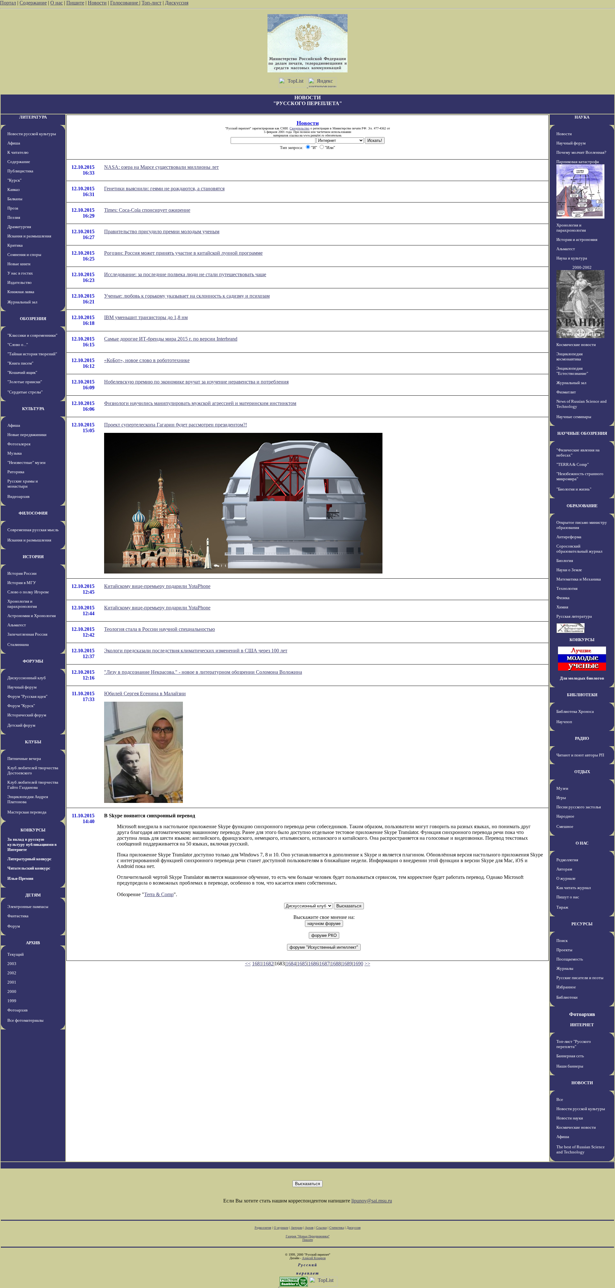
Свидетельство (299, 128)
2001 (11, 982)
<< (248, 963)
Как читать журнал (573, 887)
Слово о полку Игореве (28, 592)
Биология (564, 560)
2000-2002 (582, 267)
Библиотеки (567, 997)
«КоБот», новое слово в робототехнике (147, 360)
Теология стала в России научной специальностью (159, 629)
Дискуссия (176, 2)
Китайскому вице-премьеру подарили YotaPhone (157, 586)
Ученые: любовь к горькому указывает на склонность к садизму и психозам (187, 296)
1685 (302, 963)
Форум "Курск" (21, 705)
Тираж (562, 907)
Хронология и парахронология (22, 604)
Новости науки (569, 1118)
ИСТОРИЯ (33, 556)
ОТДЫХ (582, 771)
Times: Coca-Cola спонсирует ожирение (147, 210)
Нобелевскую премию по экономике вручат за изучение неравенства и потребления (196, 381)
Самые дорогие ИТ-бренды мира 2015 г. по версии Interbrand (170, 339)
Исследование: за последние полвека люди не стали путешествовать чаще (185, 274)
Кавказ (13, 189)
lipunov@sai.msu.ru (371, 1200)
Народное (565, 816)
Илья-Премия (20, 878)
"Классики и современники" (32, 335)
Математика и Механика (578, 579)
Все (559, 1099)
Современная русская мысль (33, 529)
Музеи (562, 788)
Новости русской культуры (31, 133)
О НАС (582, 843)
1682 (268, 963)
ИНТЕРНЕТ (582, 1024)
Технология (567, 588)
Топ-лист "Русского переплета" (573, 1044)
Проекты (564, 949)
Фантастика (18, 915)
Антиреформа (568, 536)
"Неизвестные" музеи (26, 462)
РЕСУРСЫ (582, 923)
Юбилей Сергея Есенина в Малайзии (145, 693)
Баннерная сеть (570, 1055)
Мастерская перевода (26, 812)
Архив (309, 1227)
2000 (11, 991)
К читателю (18, 152)
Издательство (19, 282)
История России (22, 573)
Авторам (564, 869)
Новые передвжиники (26, 434)
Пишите (75, 2)
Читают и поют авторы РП (580, 755)
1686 (313, 963)
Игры (561, 797)
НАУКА (582, 117)
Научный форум (22, 687)
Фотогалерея (18, 444)
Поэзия (13, 217)
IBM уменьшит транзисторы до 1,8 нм (146, 317)
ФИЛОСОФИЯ (33, 513)
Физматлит (566, 392)
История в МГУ (21, 582)
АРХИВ (33, 942)
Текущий (15, 954)
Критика (15, 245)
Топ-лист (151, 2)
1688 (336, 963)
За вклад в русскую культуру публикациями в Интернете (32, 844)
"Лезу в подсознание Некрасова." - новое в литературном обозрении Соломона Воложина (203, 672)
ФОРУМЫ (33, 661)
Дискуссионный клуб (26, 677)
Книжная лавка (20, 291)
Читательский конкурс (28, 868)
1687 (324, 963)
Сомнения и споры (24, 254)
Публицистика (20, 171)
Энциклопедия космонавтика (569, 356)
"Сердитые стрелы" (25, 392)
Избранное (566, 987)
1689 (347, 963)
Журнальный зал (22, 302)
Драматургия (19, 226)
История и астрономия (576, 239)
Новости (97, 2)
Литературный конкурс (29, 858)
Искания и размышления (29, 236)
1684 (291, 963)
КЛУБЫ (33, 741)
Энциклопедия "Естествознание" (572, 371)
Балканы (14, 198)
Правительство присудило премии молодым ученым (161, 231)
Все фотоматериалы (25, 1020)
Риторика (15, 471)
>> (367, 963)
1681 (257, 963)
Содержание (33, 2)
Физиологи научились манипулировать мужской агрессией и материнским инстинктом (200, 403)
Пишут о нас (567, 897)
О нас (56, 2)
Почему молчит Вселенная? (581, 152)
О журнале (566, 878)
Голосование (124, 2)
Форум (13, 926)
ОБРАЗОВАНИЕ (582, 505)
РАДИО (582, 738)
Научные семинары (573, 416)
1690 (358, 963)
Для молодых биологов (582, 678)
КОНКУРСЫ (32, 830)
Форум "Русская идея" (27, 696)
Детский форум (21, 725)
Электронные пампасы (27, 906)
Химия (562, 607)
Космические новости (576, 344)
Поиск (562, 940)
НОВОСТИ (582, 1082)
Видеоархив (18, 496)
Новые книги (18, 263)
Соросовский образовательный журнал (579, 549)
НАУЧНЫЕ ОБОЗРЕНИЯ (582, 433)
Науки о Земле (569, 569)
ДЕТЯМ (33, 895)
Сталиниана (18, 644)
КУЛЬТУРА (33, 408)
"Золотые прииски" (24, 381)
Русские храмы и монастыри (22, 484)
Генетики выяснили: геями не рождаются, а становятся (164, 188)
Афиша (13, 143)
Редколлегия (567, 859)
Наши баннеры (569, 1066)
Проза (12, 208)
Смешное (564, 826)
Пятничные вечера (24, 758)
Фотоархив (17, 1010)
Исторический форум (26, 715)
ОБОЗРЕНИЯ (33, 318)
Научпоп (564, 721)
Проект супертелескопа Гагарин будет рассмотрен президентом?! (175, 424)
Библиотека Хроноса (575, 711)
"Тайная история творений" (32, 353)
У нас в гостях (20, 273)
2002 (11, 972)
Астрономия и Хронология (31, 615)
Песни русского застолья (578, 807)
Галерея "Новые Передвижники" (308, 1236)
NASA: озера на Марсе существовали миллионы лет (161, 167)
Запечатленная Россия (27, 634)
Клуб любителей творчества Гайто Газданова (32, 785)
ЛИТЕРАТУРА (33, 117)
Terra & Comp (159, 894)
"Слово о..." (17, 344)
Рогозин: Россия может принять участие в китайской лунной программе (183, 253)
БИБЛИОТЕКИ (582, 694)
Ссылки (321, 1227)
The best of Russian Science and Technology (580, 1149)
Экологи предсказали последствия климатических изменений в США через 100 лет (195, 650)
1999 (11, 1000)
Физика (563, 597)
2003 (11, 963)
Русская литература (574, 616)
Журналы (564, 968)
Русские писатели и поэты (579, 977)
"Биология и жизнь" (573, 489)
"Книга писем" (20, 363)
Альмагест (16, 625)
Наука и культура (571, 258)
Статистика (336, 1227)
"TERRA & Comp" (572, 464)
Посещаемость (569, 959)
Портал (8, 2)
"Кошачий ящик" (22, 372)
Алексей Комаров (314, 1258)
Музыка (14, 453)
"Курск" (14, 180)
